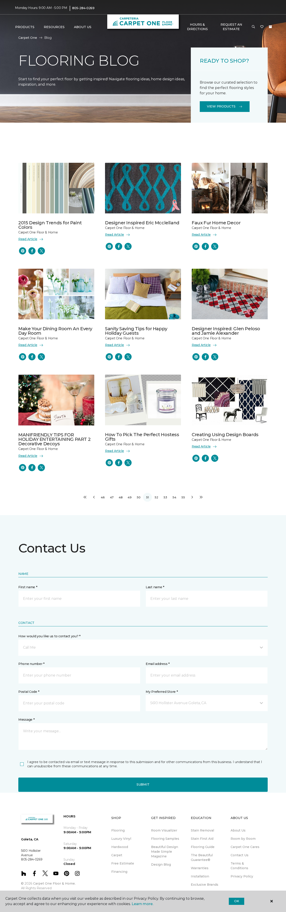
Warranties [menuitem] (199, 868)
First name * (27, 587)
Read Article (27, 239)
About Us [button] (82, 27)
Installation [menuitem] (200, 876)
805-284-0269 (83, 8)
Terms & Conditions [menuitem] (239, 865)
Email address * (158, 663)
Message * (26, 719)
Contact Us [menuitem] (239, 855)
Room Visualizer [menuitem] (164, 830)
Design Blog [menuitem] (161, 864)
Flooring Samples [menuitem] (165, 839)
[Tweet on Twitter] (41, 250)
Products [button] (24, 27)
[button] (253, 27)
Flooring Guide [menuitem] (202, 847)
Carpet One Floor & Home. (54, 883)
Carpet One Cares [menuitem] (245, 847)
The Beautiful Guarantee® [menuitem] (202, 857)
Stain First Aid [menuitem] (202, 839)
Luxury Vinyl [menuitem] (121, 839)
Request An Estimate (231, 27)
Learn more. (142, 904)
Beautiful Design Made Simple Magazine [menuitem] (164, 851)
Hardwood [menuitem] (119, 847)
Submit (143, 784)
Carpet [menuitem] (116, 855)
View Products (221, 106)
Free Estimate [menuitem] (122, 863)
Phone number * (31, 663)
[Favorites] (262, 27)
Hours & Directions (197, 27)
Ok (236, 901)
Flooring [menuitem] (118, 830)
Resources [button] (54, 27)
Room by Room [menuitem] (243, 839)
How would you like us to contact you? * (49, 636)
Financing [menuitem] (119, 872)
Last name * (155, 587)
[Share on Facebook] (32, 250)
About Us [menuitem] (238, 830)
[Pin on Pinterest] (22, 250)
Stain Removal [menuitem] (202, 830)
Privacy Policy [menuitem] (242, 876)
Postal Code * (28, 691)
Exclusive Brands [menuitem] (204, 885)
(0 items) (270, 26)
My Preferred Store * (162, 691)
